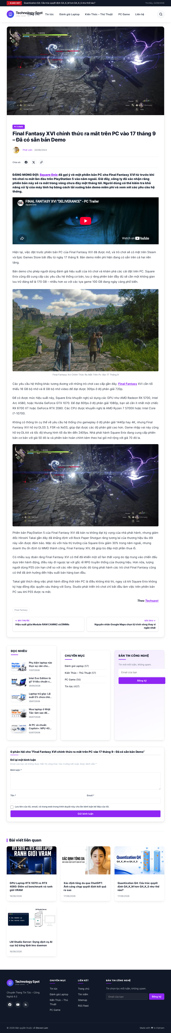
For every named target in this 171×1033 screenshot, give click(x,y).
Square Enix (49, 174)
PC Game (124, 14)
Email (90, 795)
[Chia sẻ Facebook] (26, 162)
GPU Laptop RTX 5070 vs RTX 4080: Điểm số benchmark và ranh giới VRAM (31, 886)
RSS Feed (83, 1005)
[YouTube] (18, 1004)
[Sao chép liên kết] (41, 162)
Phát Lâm (27, 150)
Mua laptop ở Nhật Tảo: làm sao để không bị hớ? (39, 712)
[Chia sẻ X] (34, 162)
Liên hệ (139, 14)
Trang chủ (83, 988)
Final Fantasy (21, 610)
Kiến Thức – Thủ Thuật (99, 14)
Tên (13, 795)
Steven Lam (42, 1028)
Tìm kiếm (83, 994)
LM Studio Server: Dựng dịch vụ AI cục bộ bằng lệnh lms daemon (56, 3)
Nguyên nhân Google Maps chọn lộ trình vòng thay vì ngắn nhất (125, 626)
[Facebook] (10, 1004)
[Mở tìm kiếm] (160, 14)
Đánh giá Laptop (69, 14)
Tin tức (49, 14)
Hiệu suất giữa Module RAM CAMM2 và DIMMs (42, 624)
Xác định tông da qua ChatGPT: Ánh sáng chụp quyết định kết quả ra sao (85, 886)
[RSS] (26, 1004)
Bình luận (16, 770)
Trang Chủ (33, 14)
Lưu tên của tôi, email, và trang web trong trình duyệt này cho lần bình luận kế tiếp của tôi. (62, 806)
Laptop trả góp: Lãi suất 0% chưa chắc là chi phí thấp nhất (40, 697)
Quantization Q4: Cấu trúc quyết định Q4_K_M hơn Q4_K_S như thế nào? (138, 886)
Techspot (151, 600)
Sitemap (82, 1000)
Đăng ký (142, 680)
